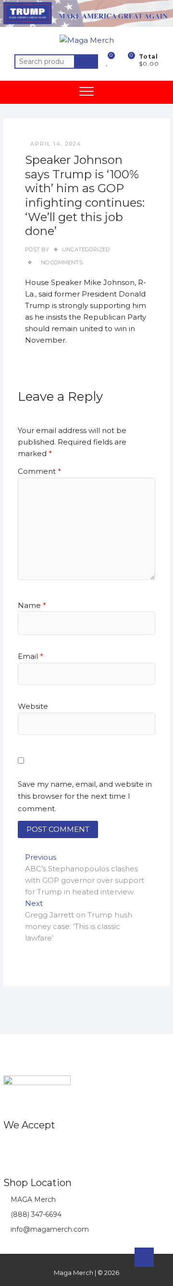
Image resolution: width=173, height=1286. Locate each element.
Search (86, 61)
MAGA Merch (32, 1199)
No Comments (62, 262)
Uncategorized (86, 249)
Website (33, 706)
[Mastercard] (30, 1146)
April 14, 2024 (56, 143)
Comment (39, 471)
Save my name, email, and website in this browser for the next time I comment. (85, 796)
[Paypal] (68, 1146)
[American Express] (10, 1146)
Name (32, 605)
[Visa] (49, 1146)
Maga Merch (73, 1272)
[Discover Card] (87, 1146)
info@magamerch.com (49, 1229)
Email (30, 656)
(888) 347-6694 (35, 1214)
